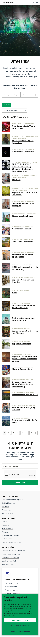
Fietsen (4, 522)
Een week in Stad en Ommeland (13, 551)
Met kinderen (7, 539)
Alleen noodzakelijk (20, 626)
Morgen (16, 95)
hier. (23, 88)
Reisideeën (8, 547)
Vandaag (6, 95)
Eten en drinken (7, 529)
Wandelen (5, 525)
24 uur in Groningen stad (11, 554)
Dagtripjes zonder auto (10, 558)
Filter (8, 105)
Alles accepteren (20, 620)
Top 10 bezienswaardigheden (12, 500)
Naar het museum (8, 564)
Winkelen (5, 532)
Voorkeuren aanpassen (20, 631)
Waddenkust (6, 510)
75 (31, 433)
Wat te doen (9, 518)
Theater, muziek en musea (11, 542)
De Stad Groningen (9, 503)
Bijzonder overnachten (10, 535)
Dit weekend (26, 95)
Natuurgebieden (8, 513)
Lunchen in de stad (9, 561)
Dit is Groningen (11, 496)
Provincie (5, 506)
